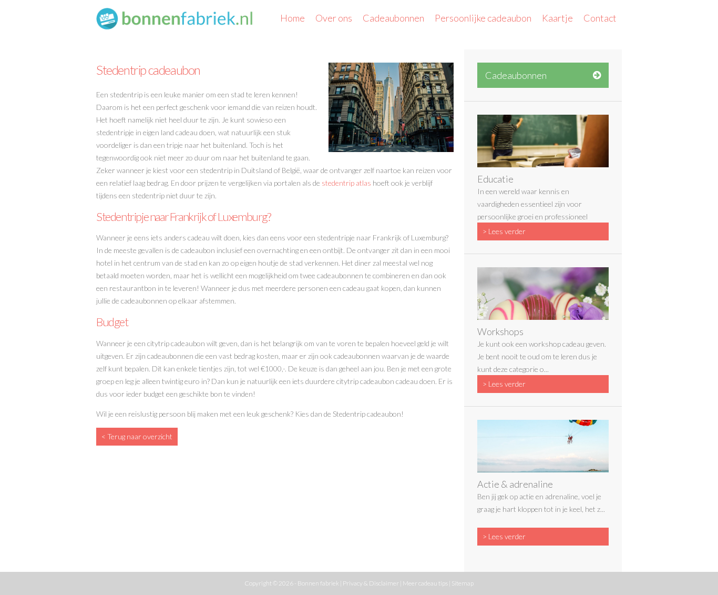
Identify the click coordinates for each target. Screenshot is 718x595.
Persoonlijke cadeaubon (483, 18)
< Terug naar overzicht (136, 436)
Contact (600, 18)
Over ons (333, 18)
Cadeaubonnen (393, 18)
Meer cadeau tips (425, 583)
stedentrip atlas (346, 182)
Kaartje (557, 18)
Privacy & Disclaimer (371, 583)
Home (292, 18)
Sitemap (463, 583)
